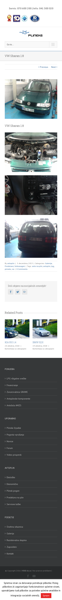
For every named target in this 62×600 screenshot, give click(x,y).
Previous (44, 67)
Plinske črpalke (14, 427)
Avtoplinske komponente (18, 398)
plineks (8, 269)
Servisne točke (14, 504)
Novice (10, 441)
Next (53, 67)
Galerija (48, 263)
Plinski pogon (13, 490)
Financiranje (12, 385)
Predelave (9, 266)
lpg (52, 266)
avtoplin (10, 263)
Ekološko (11, 477)
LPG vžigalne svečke (16, 378)
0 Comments (22, 269)
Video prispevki (14, 454)
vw (13, 269)
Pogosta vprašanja (15, 434)
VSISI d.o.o (26, 570)
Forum (10, 448)
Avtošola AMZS (14, 405)
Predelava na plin (15, 497)
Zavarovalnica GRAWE (17, 392)
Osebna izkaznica (15, 526)
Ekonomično (12, 484)
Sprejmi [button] (46, 595)
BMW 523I (20, 342)
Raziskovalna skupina (17, 540)
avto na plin (37, 266)
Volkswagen (19, 266)
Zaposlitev (12, 546)
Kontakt (10, 553)
